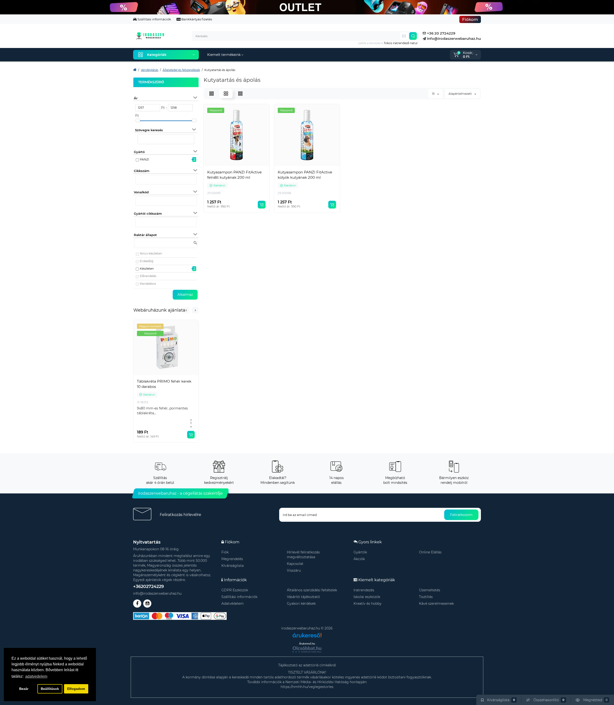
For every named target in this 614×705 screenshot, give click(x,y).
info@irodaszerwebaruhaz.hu (453, 38)
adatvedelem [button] (36, 676)
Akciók (359, 559)
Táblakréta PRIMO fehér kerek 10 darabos (164, 384)
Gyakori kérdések (301, 603)
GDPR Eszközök (234, 590)
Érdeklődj (146, 261)
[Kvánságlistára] (176, 375)
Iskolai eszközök (367, 597)
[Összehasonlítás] (166, 375)
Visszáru (294, 570)
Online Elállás (430, 552)
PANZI (144, 159)
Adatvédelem (232, 603)
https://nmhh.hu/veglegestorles (307, 687)
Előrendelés (148, 276)
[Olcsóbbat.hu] (307, 649)
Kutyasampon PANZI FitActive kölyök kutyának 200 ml (305, 175)
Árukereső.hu (307, 643)
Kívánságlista (232, 565)
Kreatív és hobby (368, 603)
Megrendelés (232, 559)
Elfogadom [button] (76, 689)
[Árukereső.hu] (307, 633)
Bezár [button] (23, 689)
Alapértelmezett (460, 93)
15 (433, 93)
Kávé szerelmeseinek (436, 603)
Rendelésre (148, 283)
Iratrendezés (364, 590)
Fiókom (470, 19)
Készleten (147, 268)
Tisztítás (426, 597)
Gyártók (360, 552)
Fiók (225, 552)
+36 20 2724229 (440, 33)
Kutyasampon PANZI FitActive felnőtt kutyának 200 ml (234, 175)
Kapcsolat (295, 564)
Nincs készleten (151, 253)
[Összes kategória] (404, 36)
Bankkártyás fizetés (196, 19)
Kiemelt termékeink (224, 55)
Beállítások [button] (50, 689)
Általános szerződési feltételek (312, 590)
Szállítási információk (154, 19)
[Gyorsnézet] (155, 375)
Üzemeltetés (429, 590)
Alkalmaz (185, 294)
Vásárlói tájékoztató (303, 597)
